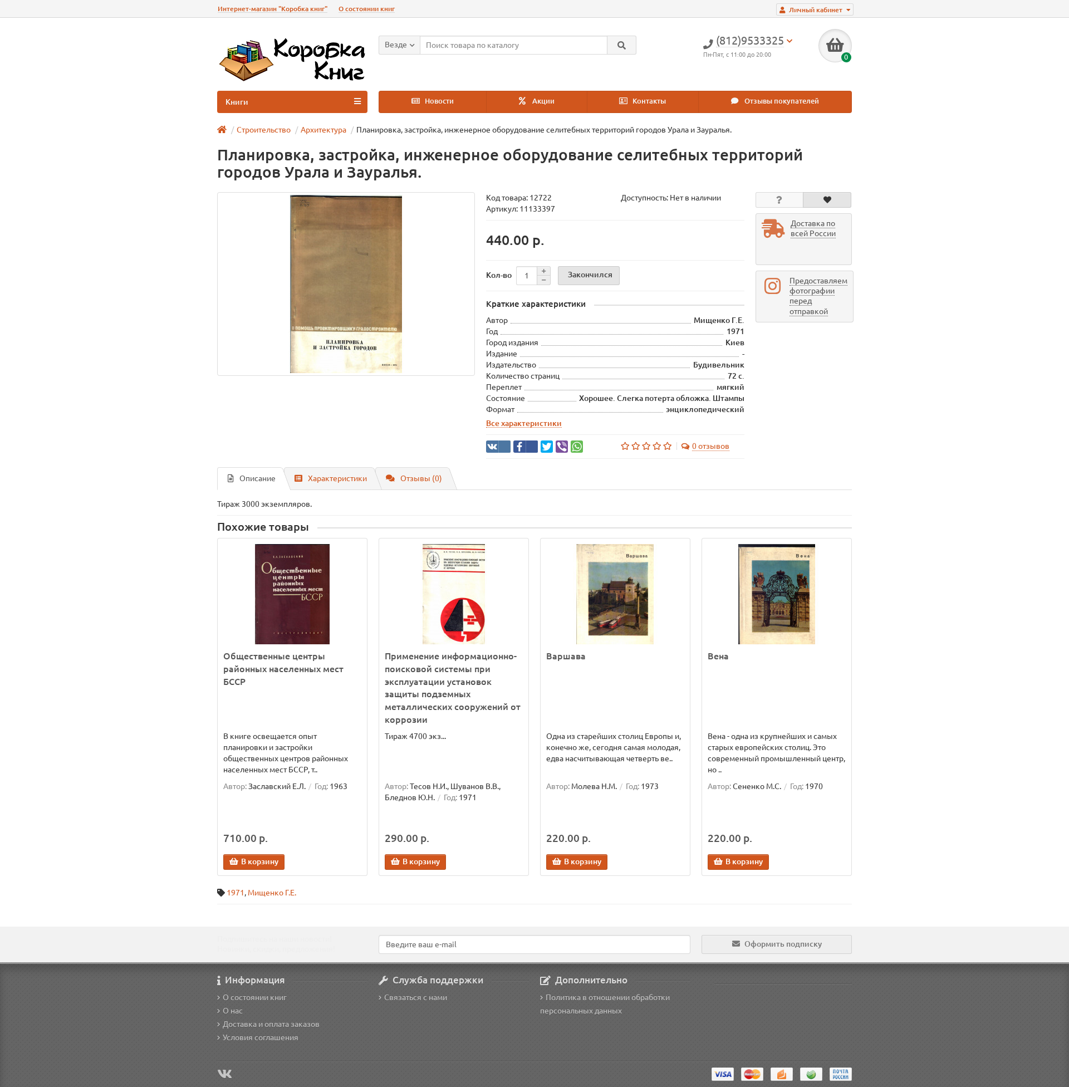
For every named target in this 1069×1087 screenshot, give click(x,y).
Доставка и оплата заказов (271, 1024)
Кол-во (499, 275)
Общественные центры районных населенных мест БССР (283, 669)
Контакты (648, 101)
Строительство (264, 129)
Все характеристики (524, 423)
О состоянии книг (367, 8)
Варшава (566, 656)
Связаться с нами (415, 997)
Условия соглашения (260, 1037)
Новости (438, 101)
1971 (235, 892)
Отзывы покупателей (781, 101)
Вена (718, 656)
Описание (257, 478)
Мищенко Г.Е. (272, 892)
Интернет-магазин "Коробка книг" (272, 8)
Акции (543, 101)
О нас (233, 1010)
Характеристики (337, 478)
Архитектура (323, 129)
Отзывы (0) (421, 478)
